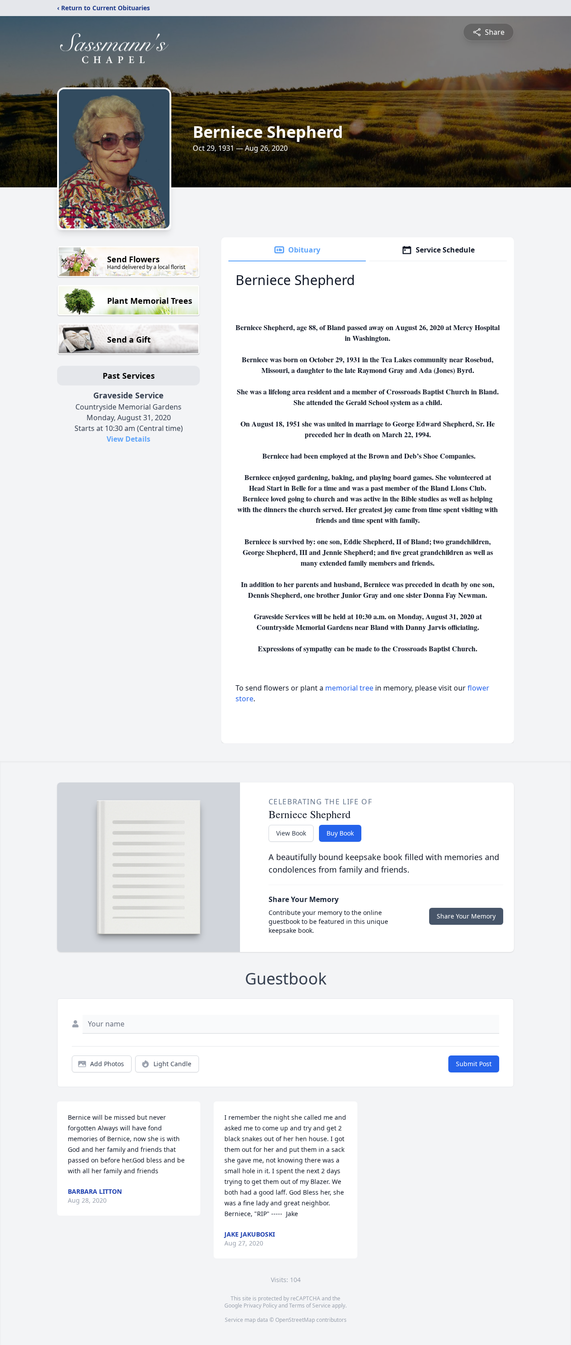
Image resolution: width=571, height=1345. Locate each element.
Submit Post (474, 1063)
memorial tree (349, 688)
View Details (128, 439)
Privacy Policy (260, 1305)
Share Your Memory (466, 916)
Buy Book (340, 833)
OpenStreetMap (295, 1320)
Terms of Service (310, 1305)
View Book (291, 833)
